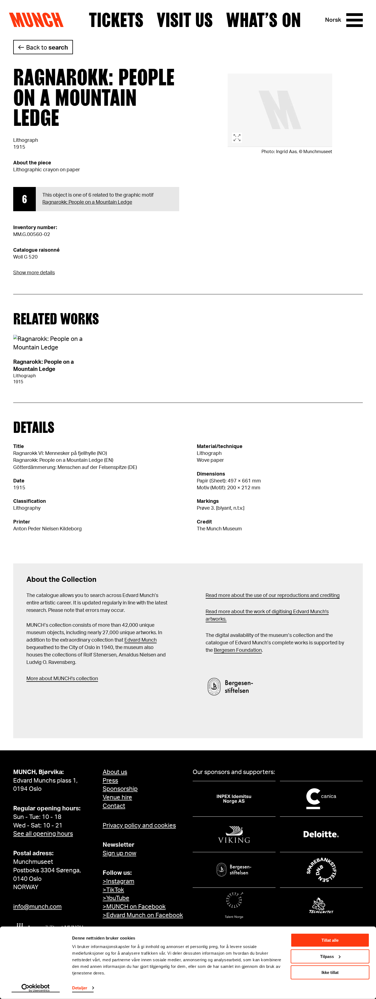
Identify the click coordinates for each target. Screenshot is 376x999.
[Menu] (354, 20)
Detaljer (79, 988)
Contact (114, 806)
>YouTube (116, 898)
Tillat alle (330, 940)
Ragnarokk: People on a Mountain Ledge (87, 202)
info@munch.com (37, 907)
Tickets (116, 20)
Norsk (333, 20)
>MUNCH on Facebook (134, 907)
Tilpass (327, 956)
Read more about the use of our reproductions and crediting (273, 595)
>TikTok (113, 890)
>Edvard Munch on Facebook (143, 915)
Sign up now (119, 853)
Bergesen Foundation (238, 650)
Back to (47, 48)
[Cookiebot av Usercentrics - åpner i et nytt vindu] (36, 988)
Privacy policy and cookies (139, 825)
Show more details (34, 272)
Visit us (185, 20)
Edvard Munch (140, 640)
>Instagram (118, 881)
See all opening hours (43, 834)
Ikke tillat (330, 972)
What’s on (263, 20)
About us (115, 772)
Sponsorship (120, 789)
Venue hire (117, 797)
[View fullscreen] (280, 110)
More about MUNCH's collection (62, 678)
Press (110, 781)
